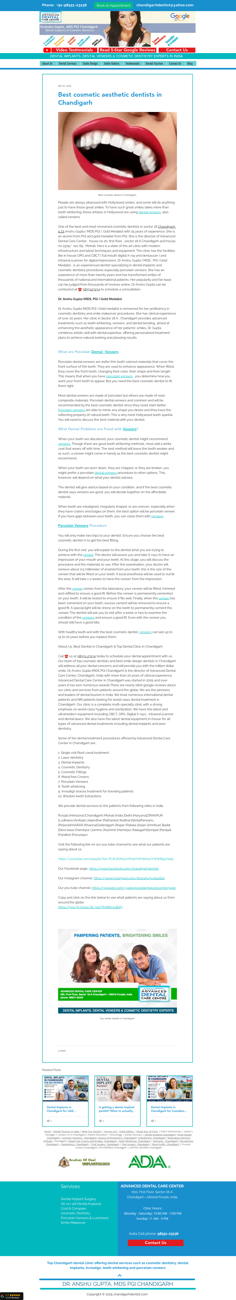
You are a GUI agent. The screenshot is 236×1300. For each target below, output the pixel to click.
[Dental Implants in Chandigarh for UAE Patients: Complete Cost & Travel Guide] (65, 1088)
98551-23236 (168, 1233)
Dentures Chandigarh (165, 1141)
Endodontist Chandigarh (152, 1137)
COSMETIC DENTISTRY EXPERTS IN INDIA (149, 56)
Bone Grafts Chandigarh (165, 1144)
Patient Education (98, 1134)
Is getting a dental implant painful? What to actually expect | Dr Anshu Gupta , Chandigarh (116, 1109)
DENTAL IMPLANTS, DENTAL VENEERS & (83, 56)
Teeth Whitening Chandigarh (134, 1141)
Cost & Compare (73, 1208)
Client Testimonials (171, 1131)
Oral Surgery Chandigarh (105, 1144)
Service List (110, 1131)
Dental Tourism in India (66, 1131)
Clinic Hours (152, 1208)
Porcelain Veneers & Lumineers (85, 1218)
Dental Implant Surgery (78, 1199)
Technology (115, 1134)
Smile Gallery (126, 1131)
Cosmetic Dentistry (75, 1213)
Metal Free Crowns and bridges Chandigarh (92, 1141)
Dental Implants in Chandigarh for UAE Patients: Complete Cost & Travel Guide (64, 1109)
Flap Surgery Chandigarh (136, 1144)
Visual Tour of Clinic (147, 1131)
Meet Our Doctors (92, 1131)
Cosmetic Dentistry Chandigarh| (80, 1137)
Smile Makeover (73, 1223)
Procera (186, 1144)
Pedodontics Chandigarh (75, 1144)
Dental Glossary (133, 1134)
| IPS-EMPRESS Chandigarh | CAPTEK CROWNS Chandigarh (129, 1147)
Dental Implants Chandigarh (160, 1134)
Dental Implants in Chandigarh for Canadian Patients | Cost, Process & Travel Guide (168, 1109)
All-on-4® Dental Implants (81, 1204)
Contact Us (64, 1134)
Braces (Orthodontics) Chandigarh (117, 1137)
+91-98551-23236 (72, 5)
